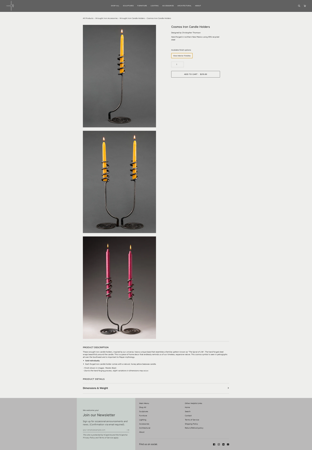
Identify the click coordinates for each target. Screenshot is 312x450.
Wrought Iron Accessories (106, 18)
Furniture (143, 415)
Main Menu (144, 403)
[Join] (126, 430)
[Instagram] (219, 444)
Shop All (142, 407)
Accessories (144, 424)
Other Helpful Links (193, 403)
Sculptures (143, 411)
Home (187, 407)
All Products (88, 18)
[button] (128, 6)
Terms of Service (106, 437)
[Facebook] (214, 444)
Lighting (142, 420)
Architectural (144, 428)
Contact (188, 415)
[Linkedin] (223, 444)
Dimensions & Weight (95, 387)
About (141, 432)
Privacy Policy (89, 437)
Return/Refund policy (194, 428)
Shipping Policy (191, 424)
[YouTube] (228, 444)
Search (187, 411)
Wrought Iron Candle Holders (132, 18)
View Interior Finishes (182, 56)
